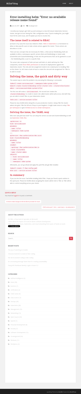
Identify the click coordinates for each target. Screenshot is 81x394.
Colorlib (60, 392)
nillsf (23, 26)
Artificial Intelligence (17, 278)
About (71, 3)
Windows (13, 340)
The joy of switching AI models (18, 250)
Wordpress (14, 344)
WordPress (73, 392)
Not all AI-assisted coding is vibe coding (20, 258)
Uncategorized (32, 26)
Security (13, 329)
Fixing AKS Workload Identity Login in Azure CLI (23, 265)
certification (14, 290)
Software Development (18, 332)
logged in (16, 196)
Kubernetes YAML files (19, 118)
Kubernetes (14, 305)
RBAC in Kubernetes (49, 44)
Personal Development (18, 325)
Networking (14, 313)
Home (64, 3)
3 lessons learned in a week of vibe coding (21, 254)
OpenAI (13, 321)
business (13, 286)
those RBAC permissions (30, 65)
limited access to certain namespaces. (38, 108)
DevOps (13, 301)
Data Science (15, 298)
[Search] (71, 238)
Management (15, 309)
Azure (12, 282)
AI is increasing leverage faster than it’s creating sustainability (27, 261)
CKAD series (14, 294)
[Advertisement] (40, 366)
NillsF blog (12, 3)
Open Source (15, 317)
